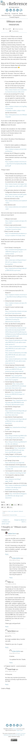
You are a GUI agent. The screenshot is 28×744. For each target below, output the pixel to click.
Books (21, 13)
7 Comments (14, 31)
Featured (12, 515)
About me (7, 13)
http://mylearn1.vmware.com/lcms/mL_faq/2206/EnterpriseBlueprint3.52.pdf (16, 297)
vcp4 (12, 511)
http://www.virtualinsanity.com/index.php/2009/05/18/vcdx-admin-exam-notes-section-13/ (16, 355)
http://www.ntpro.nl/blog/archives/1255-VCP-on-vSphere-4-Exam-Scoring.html (15, 262)
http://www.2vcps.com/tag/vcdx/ (14, 462)
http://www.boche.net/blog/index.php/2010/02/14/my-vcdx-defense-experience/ (16, 421)
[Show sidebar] (2, 2)
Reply (6, 554)
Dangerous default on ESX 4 (20, 521)
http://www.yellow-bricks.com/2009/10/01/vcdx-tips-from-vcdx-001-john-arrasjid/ (15, 450)
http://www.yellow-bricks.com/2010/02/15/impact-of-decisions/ (15, 394)
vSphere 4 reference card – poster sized (6, 521)
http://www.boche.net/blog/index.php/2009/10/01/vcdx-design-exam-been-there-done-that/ (16, 413)
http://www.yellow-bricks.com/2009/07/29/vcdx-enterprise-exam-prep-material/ (15, 369)
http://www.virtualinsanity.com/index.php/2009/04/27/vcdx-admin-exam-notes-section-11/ (16, 342)
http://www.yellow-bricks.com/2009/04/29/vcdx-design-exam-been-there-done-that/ (15, 386)
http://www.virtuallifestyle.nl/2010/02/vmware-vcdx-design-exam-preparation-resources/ (16, 487)
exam (9, 511)
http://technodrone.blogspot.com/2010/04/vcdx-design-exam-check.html (16, 496)
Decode (15, 728)
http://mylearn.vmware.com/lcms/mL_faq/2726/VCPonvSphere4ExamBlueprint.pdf (15, 164)
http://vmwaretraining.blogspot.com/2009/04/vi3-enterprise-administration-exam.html (15, 319)
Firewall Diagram (14, 17)
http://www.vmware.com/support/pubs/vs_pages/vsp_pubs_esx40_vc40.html (16, 186)
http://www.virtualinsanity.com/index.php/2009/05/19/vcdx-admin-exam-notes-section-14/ (16, 361)
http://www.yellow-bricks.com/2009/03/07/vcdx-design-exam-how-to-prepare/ (15, 377)
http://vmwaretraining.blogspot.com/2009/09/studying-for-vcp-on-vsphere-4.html (15, 252)
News (16, 515)
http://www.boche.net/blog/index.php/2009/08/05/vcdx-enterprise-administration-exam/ (16, 402)
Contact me (14, 13)
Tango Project (19, 730)
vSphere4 (16, 511)
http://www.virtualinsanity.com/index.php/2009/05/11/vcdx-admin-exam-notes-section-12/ (16, 348)
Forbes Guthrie (19, 29)
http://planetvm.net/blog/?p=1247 (16, 473)
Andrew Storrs (12, 533)
